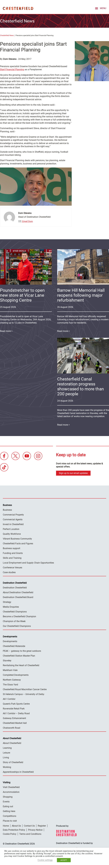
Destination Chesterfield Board (18, 597)
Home (6, 825)
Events (6, 801)
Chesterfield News (7, 35)
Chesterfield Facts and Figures (18, 543)
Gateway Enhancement (14, 718)
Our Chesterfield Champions (17, 626)
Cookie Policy (9, 834)
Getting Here (9, 811)
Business (7, 510)
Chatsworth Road (11, 727)
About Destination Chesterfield (18, 592)
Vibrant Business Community (17, 538)
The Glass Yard (10, 684)
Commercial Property (13, 514)
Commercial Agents (12, 519)
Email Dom (27, 221)
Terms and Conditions (30, 834)
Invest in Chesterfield (13, 524)
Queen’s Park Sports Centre (16, 703)
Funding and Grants (13, 553)
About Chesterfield (12, 743)
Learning (7, 748)
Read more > (63, 331)
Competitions (9, 816)
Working (7, 767)
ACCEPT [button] (63, 860)
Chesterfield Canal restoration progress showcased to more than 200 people (80, 386)
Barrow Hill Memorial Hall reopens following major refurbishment (81, 295)
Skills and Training (12, 558)
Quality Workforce (12, 534)
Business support (11, 548)
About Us (16, 825)
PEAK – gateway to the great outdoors (22, 651)
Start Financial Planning (12, 69)
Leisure (6, 752)
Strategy (7, 602)
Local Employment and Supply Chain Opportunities (28, 562)
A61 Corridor (9, 699)
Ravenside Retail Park (14, 708)
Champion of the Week (14, 621)
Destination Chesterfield (18, 8)
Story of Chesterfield (13, 762)
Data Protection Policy (14, 830)
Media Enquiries (11, 607)
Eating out (8, 806)
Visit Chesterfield (11, 787)
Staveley (7, 660)
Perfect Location (11, 529)
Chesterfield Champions (15, 611)
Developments (10, 641)
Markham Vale (10, 670)
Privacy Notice (35, 830)
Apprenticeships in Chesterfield (18, 772)
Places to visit (10, 820)
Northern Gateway (12, 679)
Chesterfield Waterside (14, 646)
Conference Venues (12, 567)
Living (6, 757)
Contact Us (29, 825)
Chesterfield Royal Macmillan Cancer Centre (25, 689)
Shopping (7, 796)
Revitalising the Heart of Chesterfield (21, 665)
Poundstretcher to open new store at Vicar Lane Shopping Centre (22, 295)
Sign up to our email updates (73, 473)
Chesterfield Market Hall (15, 723)
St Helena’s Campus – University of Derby (23, 694)
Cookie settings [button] (45, 860)
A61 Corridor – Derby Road (16, 713)
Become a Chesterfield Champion (19, 616)
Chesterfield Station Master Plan (19, 655)
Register (42, 825)
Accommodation (11, 792)
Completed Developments (16, 675)
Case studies (9, 572)
